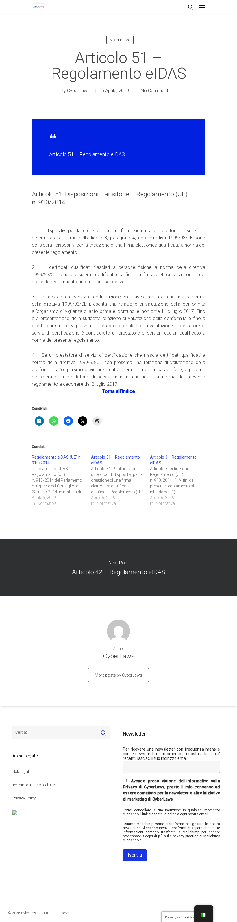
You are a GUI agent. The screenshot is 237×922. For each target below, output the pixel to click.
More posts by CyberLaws (118, 675)
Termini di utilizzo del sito (33, 785)
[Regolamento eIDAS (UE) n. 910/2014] (61, 480)
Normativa (120, 40)
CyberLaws (78, 90)
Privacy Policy (24, 798)
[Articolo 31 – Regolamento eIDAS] (120, 480)
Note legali (21, 771)
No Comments (156, 90)
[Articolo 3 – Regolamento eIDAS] (179, 480)
